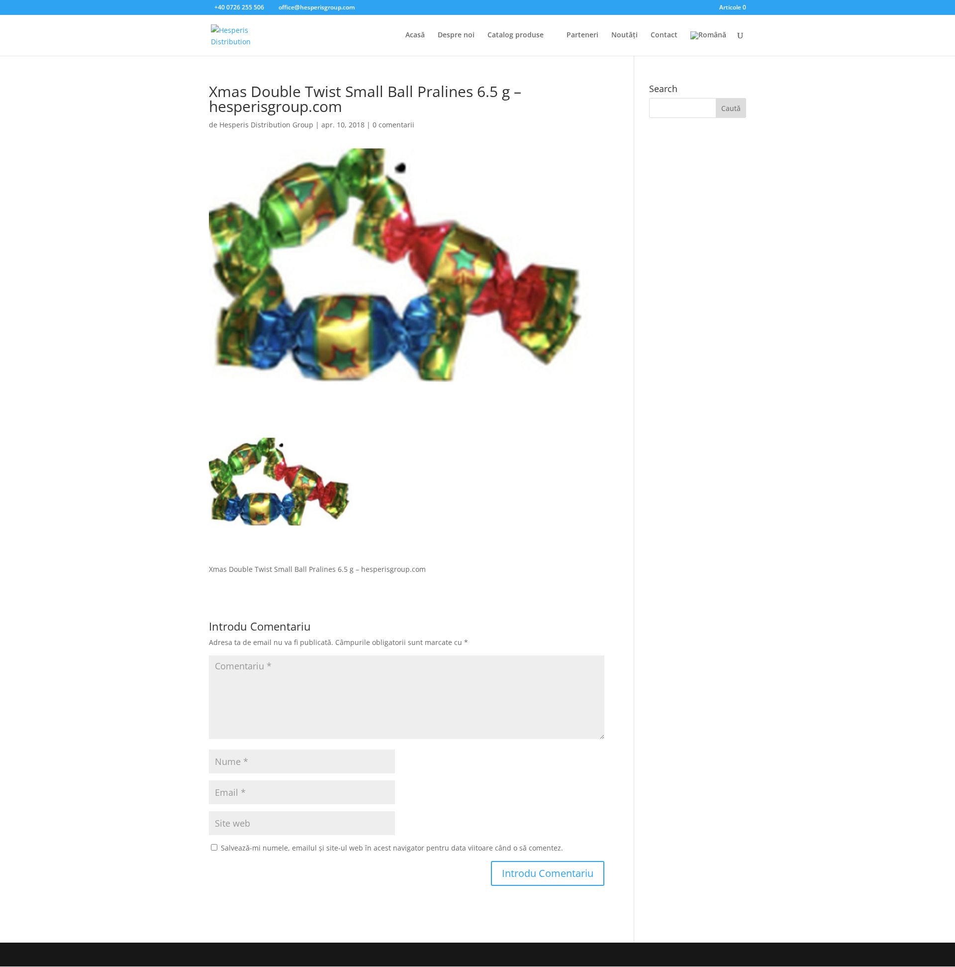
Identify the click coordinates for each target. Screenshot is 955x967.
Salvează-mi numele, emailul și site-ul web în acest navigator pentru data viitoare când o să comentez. (392, 848)
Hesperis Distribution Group (266, 124)
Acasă (415, 35)
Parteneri (582, 35)
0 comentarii (393, 124)
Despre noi (456, 35)
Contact (664, 35)
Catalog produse (515, 35)
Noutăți (624, 35)
